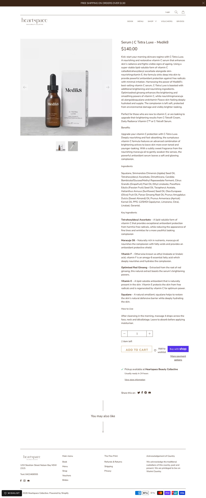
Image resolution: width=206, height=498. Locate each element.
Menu (141, 21)
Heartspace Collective (38, 493)
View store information (135, 379)
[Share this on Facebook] (142, 392)
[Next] (108, 87)
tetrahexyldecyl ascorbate (141, 71)
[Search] (176, 12)
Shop (151, 21)
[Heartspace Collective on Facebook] (20, 481)
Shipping (108, 466)
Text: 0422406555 (29, 474)
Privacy (107, 470)
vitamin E (138, 74)
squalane (139, 99)
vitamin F (154, 99)
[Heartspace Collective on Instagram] (24, 481)
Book (130, 21)
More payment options (178, 358)
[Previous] (25, 87)
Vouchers (167, 21)
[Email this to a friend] (149, 392)
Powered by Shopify (59, 493)
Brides (180, 21)
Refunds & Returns (113, 461)
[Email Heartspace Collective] (28, 481)
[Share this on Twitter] (138, 392)
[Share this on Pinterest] (145, 392)
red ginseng (138, 92)
